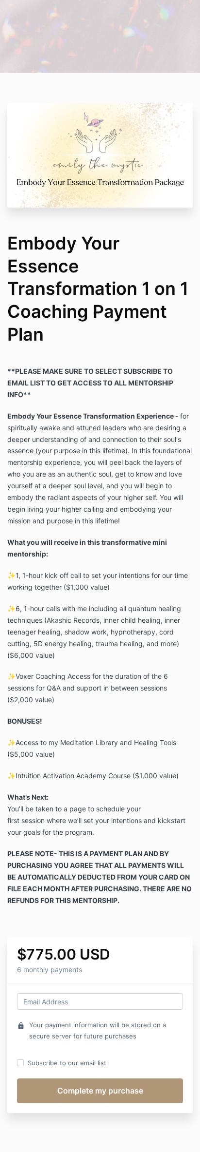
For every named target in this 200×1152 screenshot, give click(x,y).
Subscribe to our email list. (68, 1063)
